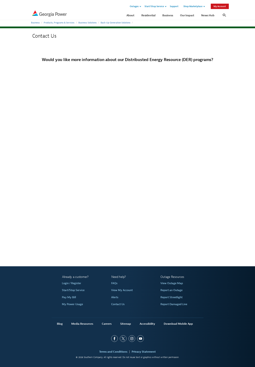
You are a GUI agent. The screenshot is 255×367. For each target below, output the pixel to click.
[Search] (223, 15)
